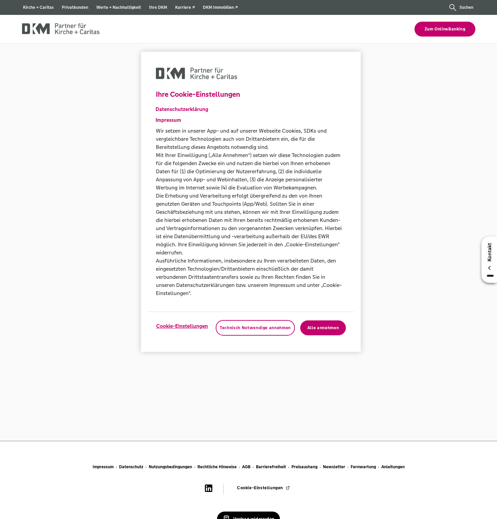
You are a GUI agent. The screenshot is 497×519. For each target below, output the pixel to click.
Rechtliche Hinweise (217, 467)
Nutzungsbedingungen (170, 467)
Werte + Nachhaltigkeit (118, 7)
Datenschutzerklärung (182, 109)
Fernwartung (363, 467)
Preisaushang (304, 467)
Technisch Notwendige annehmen (255, 328)
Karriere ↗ (185, 7)
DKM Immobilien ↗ (220, 7)
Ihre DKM (158, 7)
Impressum (103, 467)
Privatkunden (75, 7)
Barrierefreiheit (271, 467)
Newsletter (334, 467)
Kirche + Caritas (38, 7)
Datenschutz (131, 467)
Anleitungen (393, 467)
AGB (246, 467)
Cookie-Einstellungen (182, 326)
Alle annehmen (323, 328)
